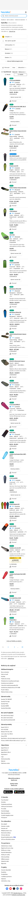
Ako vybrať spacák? (14, 156)
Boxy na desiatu (5, 672)
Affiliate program (5, 859)
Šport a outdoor (10, 20)
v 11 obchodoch (13, 396)
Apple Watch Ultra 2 (6, 752)
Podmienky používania (6, 804)
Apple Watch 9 (4, 750)
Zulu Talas (12, 235)
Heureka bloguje (5, 811)
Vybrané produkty (6, 724)
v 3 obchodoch (12, 351)
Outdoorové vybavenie (20, 20)
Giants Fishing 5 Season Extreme (17, 188)
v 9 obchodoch (12, 446)
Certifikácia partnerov (6, 876)
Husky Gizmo (12, 526)
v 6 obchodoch (12, 226)
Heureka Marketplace (6, 852)
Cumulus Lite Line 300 (15, 548)
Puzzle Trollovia (5, 690)
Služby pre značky (5, 855)
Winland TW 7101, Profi (6, 732)
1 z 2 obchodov (13, 564)
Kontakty (3, 802)
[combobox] (14, 15)
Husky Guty (12, 432)
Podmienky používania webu (18, 895)
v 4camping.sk (12, 250)
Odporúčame (5, 745)
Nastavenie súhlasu (6, 833)
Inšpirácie (3, 879)
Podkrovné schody (5, 679)
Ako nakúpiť (4, 824)
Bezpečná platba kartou (7, 837)
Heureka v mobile (5, 826)
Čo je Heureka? (4, 800)
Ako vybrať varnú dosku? (7, 718)
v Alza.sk (11, 118)
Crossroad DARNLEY (14, 404)
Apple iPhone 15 (5, 748)
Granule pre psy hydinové (7, 683)
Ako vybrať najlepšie (7, 713)
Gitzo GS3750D (4, 729)
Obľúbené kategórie (7, 669)
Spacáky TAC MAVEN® (6, 699)
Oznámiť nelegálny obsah (7, 815)
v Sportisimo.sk (13, 94)
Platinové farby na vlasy (6, 692)
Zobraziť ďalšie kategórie (13, 61)
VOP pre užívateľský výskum (8, 839)
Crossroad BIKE (13, 478)
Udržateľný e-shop (5, 881)
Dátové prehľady (5, 857)
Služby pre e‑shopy (5, 850)
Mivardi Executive (13, 383)
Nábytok (3, 761)
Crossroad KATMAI (14, 262)
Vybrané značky (5, 697)
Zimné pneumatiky (5, 759)
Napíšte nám (14, 780)
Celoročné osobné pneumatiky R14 (9, 685)
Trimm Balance (13, 211)
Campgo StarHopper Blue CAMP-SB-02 (14, 462)
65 (22, 647)
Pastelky (3, 676)
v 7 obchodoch (12, 179)
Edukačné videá (5, 861)
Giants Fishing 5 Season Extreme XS (17, 131)
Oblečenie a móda (5, 763)
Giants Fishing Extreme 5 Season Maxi (14, 343)
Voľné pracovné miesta (6, 806)
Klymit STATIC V (5, 727)
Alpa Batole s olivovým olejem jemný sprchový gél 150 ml (14, 738)
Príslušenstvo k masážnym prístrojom (10, 681)
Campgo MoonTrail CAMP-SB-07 (17, 106)
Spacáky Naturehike (6, 708)
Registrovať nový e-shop (7, 848)
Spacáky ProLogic (5, 701)
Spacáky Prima (4, 704)
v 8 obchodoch (12, 374)
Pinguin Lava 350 (13, 166)
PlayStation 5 (4, 754)
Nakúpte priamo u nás (6, 830)
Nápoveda (3, 863)
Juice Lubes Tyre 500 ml (7, 734)
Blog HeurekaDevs (5, 813)
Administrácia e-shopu (6, 846)
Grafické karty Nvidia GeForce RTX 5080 (10, 687)
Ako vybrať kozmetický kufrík (8, 720)
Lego (2, 757)
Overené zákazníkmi (6, 870)
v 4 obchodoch (12, 612)
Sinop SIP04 (4, 736)
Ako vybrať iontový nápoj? (7, 715)
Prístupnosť (4, 817)
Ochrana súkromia (5, 835)
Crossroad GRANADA (14, 80)
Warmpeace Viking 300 (15, 312)
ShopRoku (3, 872)
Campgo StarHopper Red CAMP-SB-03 (17, 574)
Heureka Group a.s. (17, 893)
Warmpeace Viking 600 (15, 289)
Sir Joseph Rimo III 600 (15, 598)
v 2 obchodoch (12, 148)
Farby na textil (4, 674)
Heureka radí (4, 828)
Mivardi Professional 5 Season (17, 361)
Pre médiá (3, 809)
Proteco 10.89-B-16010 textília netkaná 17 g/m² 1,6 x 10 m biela (14, 740)
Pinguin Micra (12, 620)
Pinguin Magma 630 (14, 504)
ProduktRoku (4, 874)
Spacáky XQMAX (5, 706)
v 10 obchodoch (13, 304)
